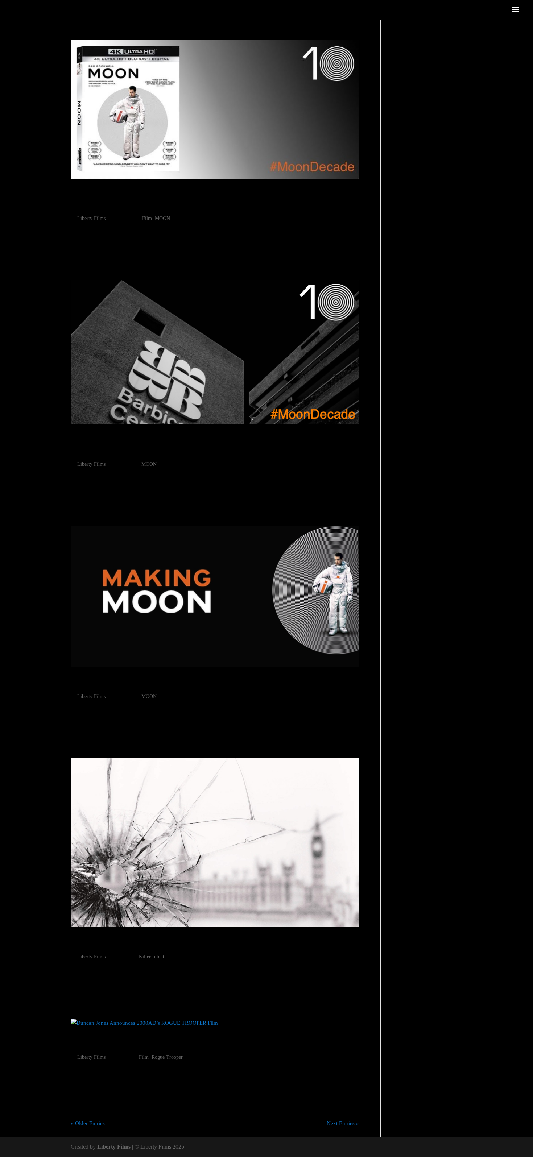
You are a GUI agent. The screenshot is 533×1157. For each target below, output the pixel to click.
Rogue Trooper (167, 1057)
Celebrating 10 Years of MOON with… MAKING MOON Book (214, 682)
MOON (162, 218)
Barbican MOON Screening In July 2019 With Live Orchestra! (191, 445)
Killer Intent (151, 956)
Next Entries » (343, 1123)
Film (147, 218)
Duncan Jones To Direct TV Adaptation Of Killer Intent (210, 943)
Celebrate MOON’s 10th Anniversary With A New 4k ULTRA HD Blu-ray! (214, 199)
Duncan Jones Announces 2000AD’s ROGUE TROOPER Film (213, 1043)
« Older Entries (88, 1123)
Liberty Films (91, 218)
